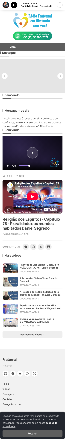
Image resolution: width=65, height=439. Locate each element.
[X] (41, 247)
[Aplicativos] (59, 5)
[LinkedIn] (48, 247)
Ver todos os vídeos (31, 334)
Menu (12, 47)
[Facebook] (26, 247)
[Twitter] (35, 374)
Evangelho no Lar (12, 404)
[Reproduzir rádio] (14, 5)
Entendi (32, 433)
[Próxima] (60, 76)
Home (6, 383)
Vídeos (20, 175)
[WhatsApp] (33, 247)
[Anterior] (5, 76)
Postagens (8, 393)
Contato (7, 399)
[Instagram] (6, 374)
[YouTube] (20, 374)
